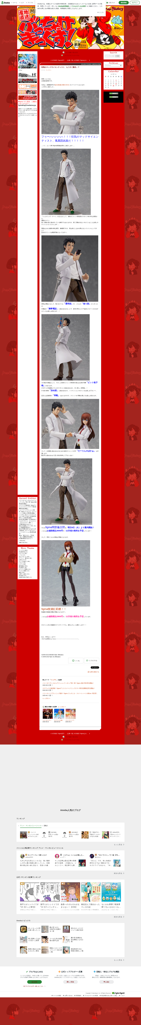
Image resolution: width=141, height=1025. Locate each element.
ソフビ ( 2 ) (22, 555)
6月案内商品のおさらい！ (26, 538)
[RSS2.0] (113, 97)
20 (116, 83)
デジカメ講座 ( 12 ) (24, 570)
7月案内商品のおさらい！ (26, 524)
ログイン (135, 2)
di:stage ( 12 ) (22, 575)
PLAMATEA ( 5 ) (23, 552)
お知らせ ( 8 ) (22, 559)
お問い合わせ (68, 995)
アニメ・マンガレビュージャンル (31, 825)
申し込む (106, 982)
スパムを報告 (57, 995)
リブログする (93, 660)
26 (113, 85)
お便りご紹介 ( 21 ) (24, 574)
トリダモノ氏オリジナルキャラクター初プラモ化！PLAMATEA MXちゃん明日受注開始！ (27, 516)
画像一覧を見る (23, 542)
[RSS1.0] (113, 94)
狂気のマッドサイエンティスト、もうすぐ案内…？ (60, 67)
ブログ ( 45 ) (22, 563)
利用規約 (78, 995)
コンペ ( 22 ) (22, 564)
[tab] (31, 826)
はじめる (34, 982)
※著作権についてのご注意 (113, 100)
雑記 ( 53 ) (22, 572)
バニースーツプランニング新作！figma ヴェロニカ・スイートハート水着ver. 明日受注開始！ (28, 511)
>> (115, 74)
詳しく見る (70, 982)
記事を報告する (94, 672)
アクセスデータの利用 (91, 995)
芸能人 (46, 825)
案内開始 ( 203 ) (23, 566)
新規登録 (124, 2)
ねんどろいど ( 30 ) (24, 556)
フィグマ (48, 70)
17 (108, 83)
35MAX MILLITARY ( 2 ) (25, 577)
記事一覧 (70, 60)
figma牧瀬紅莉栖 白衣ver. (62, 85)
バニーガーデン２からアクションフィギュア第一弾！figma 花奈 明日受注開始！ (28, 502)
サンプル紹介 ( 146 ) (24, 561)
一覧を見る (22, 540)
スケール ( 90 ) (23, 553)
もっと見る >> (46, 698)
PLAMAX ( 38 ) (23, 567)
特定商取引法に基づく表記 (109, 995)
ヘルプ (122, 995)
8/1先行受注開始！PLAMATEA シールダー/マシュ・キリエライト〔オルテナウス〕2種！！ (28, 521)
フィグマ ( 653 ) (23, 550)
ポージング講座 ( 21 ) (25, 569)
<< (111, 74)
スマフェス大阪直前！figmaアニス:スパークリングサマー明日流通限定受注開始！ (27, 507)
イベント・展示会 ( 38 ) (25, 558)
